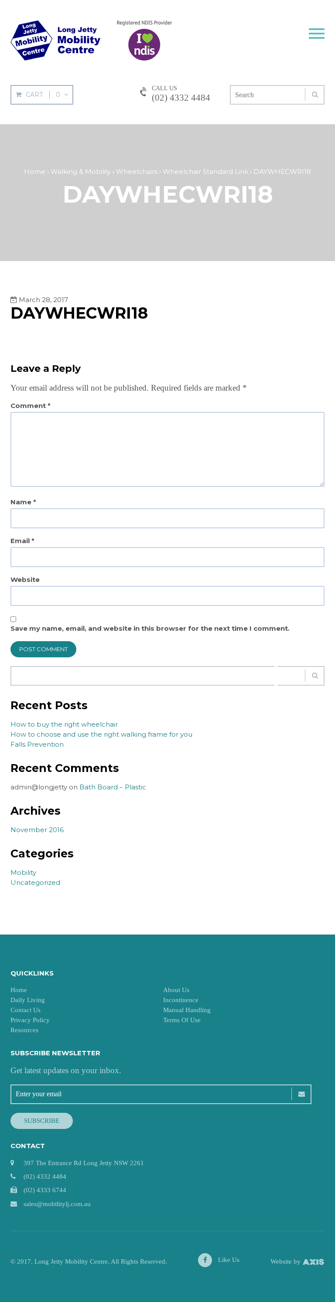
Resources (24, 1030)
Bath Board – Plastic (112, 787)
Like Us (227, 1259)
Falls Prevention (37, 744)
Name (23, 502)
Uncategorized (35, 882)
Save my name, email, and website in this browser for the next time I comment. (150, 628)
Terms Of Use (182, 1019)
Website (25, 580)
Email (22, 541)
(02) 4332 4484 (181, 97)
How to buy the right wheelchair (64, 724)
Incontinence (180, 999)
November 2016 (37, 830)
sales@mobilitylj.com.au (57, 1203)
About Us (176, 989)
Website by (286, 1261)
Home (18, 989)
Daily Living (27, 999)
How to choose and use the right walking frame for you (101, 734)
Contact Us (25, 1009)
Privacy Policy (30, 1019)
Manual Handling (187, 1009)
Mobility (23, 872)
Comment (30, 406)
